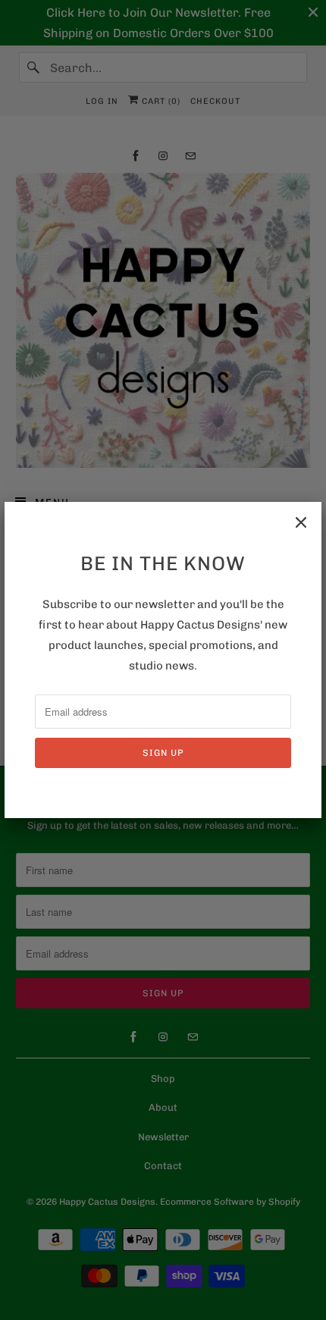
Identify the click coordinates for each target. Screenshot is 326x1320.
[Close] (301, 522)
